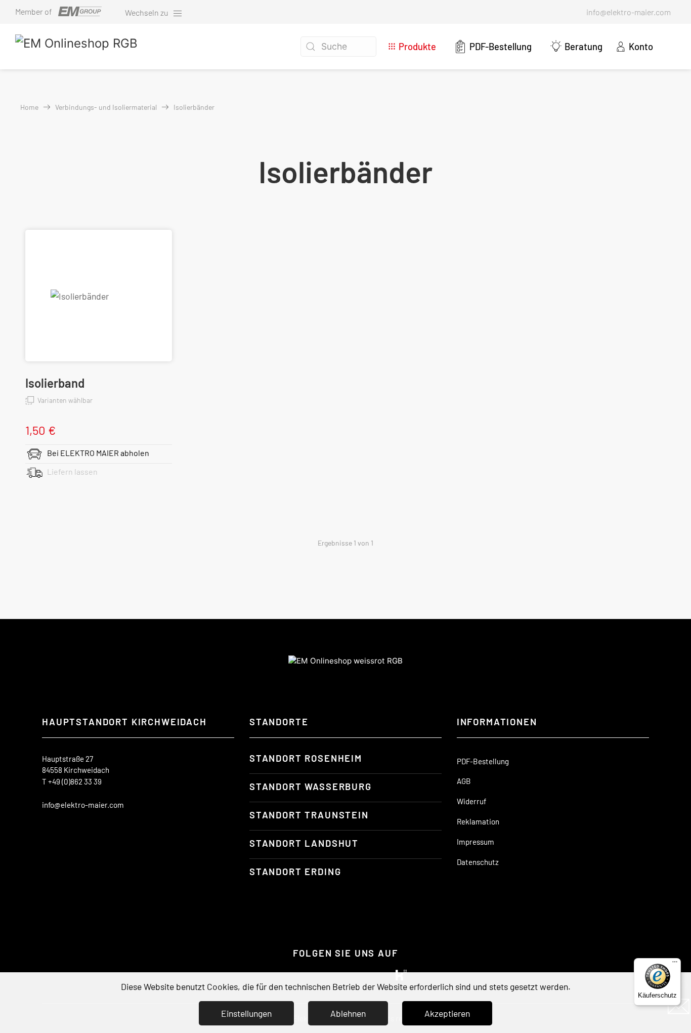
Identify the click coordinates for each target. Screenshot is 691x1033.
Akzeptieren (447, 1013)
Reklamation (478, 821)
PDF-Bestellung (500, 46)
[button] (666, 46)
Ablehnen (348, 1013)
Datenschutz (478, 861)
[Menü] (675, 964)
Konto (640, 46)
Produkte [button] (417, 46)
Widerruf (471, 801)
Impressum (475, 841)
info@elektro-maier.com (83, 804)
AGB (464, 781)
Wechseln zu (147, 12)
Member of (33, 11)
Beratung (583, 46)
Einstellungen (246, 1013)
